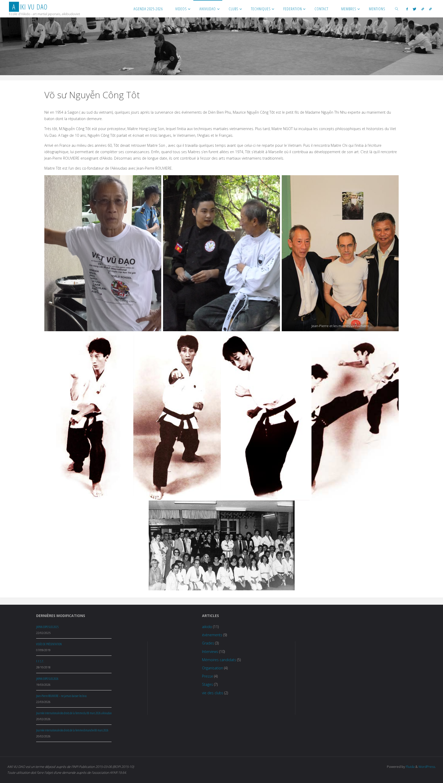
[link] (396, 8)
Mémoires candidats (219, 659)
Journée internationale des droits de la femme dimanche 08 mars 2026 (72, 730)
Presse (207, 676)
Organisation (212, 667)
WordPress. (427, 767)
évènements (212, 634)
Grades (208, 643)
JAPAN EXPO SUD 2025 (47, 627)
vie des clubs (212, 692)
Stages (207, 684)
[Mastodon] (430, 9)
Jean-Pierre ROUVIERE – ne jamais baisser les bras (61, 696)
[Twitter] (414, 9)
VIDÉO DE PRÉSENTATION (49, 644)
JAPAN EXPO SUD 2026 (47, 679)
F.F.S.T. (40, 661)
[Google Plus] (423, 9)
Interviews (210, 651)
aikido (207, 626)
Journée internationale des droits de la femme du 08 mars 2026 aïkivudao (74, 713)
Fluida (410, 767)
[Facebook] (407, 9)
